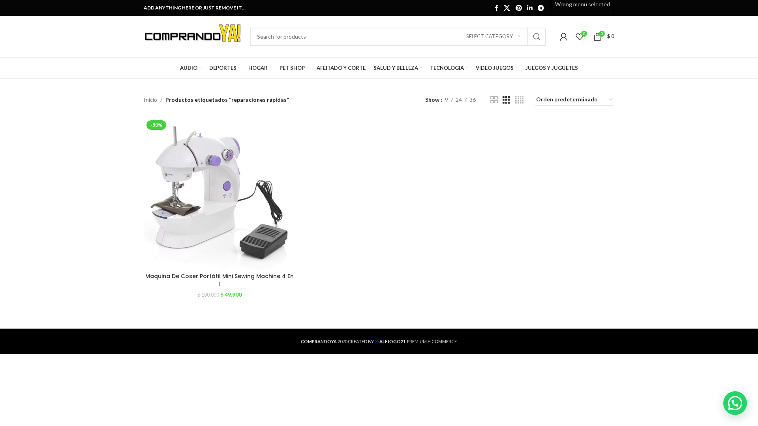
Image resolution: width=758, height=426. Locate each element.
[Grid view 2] (494, 100)
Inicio (150, 99)
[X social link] (507, 8)
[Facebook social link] (496, 8)
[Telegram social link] (541, 8)
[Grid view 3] (506, 100)
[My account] (564, 37)
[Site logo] (193, 35)
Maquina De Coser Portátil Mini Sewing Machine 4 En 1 (219, 280)
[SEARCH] (537, 37)
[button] (735, 403)
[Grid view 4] (519, 100)
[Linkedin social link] (529, 8)
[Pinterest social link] (518, 8)
